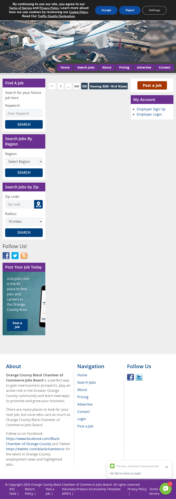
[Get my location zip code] (38, 204)
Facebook (130, 377)
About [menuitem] (82, 389)
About (106, 67)
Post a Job (17, 325)
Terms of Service (20, 8)
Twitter (139, 377)
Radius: (11, 213)
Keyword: (12, 105)
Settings (154, 10)
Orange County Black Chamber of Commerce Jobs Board (71, 484)
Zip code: (12, 196)
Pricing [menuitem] (82, 397)
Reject (130, 10)
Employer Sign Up (151, 109)
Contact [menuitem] (83, 411)
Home (65, 67)
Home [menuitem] (82, 375)
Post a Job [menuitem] (85, 426)
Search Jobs (85, 67)
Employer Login (149, 114)
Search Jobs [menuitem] (86, 382)
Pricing (124, 67)
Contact (164, 67)
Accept (106, 10)
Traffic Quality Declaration (56, 16)
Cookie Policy (78, 12)
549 (76, 86)
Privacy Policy (49, 8)
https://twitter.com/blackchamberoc (35, 449)
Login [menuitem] (81, 419)
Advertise (144, 67)
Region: (11, 153)
